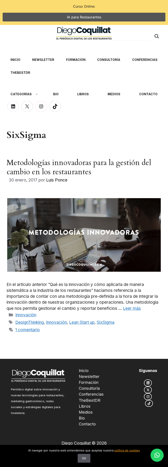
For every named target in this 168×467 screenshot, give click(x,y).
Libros (85, 406)
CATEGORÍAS (21, 94)
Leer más (132, 308)
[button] (157, 455)
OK (84, 458)
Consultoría (89, 388)
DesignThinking (29, 322)
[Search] (156, 36)
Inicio (84, 370)
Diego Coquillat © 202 (82, 443)
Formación (88, 382)
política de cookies (127, 450)
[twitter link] (148, 389)
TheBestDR (89, 400)
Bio (82, 418)
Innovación (25, 314)
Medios (86, 412)
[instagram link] (148, 396)
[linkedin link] (148, 382)
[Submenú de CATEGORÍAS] (36, 94)
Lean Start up (81, 322)
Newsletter (89, 376)
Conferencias (91, 394)
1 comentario (27, 329)
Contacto (87, 423)
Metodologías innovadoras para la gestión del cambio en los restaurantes (79, 167)
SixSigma (105, 322)
